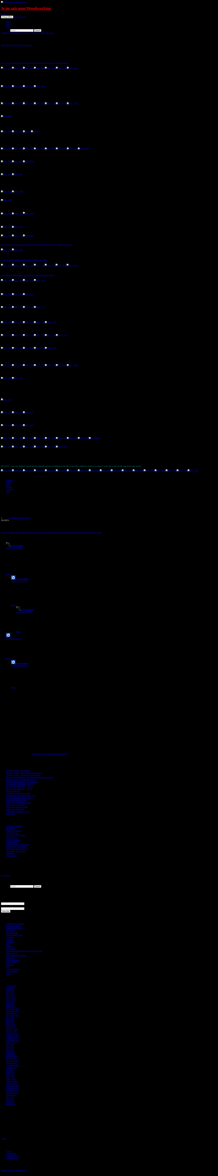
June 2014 (10, 1072)
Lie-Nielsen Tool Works (15, 835)
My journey (10, 949)
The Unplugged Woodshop (17, 849)
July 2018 (10, 988)
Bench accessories (13, 926)
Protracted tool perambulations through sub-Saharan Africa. (74, 533)
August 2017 (11, 1000)
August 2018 (11, 986)
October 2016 (11, 1013)
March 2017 (11, 1006)
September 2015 (12, 1040)
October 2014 (11, 1063)
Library (9, 24)
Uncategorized (12, 971)
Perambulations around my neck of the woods (24, 951)
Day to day (10, 931)
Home (8, 21)
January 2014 (11, 1084)
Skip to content (20, 17)
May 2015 (10, 1050)
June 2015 (10, 1047)
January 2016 (11, 1031)
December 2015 (12, 1034)
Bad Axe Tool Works (14, 826)
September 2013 (12, 1093)
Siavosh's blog (12, 842)
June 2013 (10, 1100)
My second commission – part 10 (19, 798)
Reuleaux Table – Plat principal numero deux (24, 773)
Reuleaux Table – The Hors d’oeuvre (21, 780)
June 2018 (10, 990)
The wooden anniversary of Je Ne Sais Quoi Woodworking (29, 777)
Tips (7, 967)
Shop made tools (38, 33)
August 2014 (11, 1068)
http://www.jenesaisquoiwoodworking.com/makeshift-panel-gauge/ (27, 275)
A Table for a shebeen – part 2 (18, 812)
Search (3, 14)
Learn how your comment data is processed (49, 754)
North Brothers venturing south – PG (21, 796)
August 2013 (11, 1095)
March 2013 (11, 1104)
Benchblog (10, 828)
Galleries (9, 940)
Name (3, 901)
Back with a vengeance (15, 805)
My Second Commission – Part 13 (19, 784)
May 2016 (10, 1022)
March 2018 (11, 997)
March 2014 (11, 1079)
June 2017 (10, 1002)
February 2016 (12, 1029)
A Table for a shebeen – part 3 (18, 793)
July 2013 (10, 1097)
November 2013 (12, 1088)
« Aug (3, 1139)
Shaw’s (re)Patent (13, 791)
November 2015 (12, 1036)
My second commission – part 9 (18, 802)
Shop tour (50, 33)
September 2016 (12, 1015)
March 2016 (11, 1027)
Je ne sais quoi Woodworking (26, 8)
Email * (4, 906)
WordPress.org (12, 1158)
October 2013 (11, 1090)
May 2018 (10, 993)
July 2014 (10, 1070)
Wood (8, 974)
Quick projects (12, 953)
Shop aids (10, 958)
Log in (8, 1151)
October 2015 (11, 1038)
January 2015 (11, 1059)
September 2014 (12, 1065)
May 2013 (10, 1102)
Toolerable (10, 853)
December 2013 (12, 1086)
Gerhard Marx (16, 45)
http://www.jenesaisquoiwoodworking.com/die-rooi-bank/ (24, 260)
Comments (12, 1156)
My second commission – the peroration (22, 782)
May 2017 (10, 1004)
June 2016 (10, 1020)
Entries (11, 1154)
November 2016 (12, 1011)
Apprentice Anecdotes (15, 924)
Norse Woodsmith (13, 840)
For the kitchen (12, 933)
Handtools (5, 33)
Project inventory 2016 (15, 809)
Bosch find (10, 814)
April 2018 (10, 995)
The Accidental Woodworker (17, 844)
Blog (8, 26)
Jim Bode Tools (12, 833)
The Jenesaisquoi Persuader (17, 807)
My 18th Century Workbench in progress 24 (24, 533)
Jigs (7, 944)
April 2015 (10, 1052)
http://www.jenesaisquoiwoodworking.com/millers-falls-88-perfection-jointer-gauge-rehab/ (37, 245)
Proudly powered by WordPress (13, 1170)
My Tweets (5, 875)
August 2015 (11, 1043)
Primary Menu (7, 17)
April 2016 (10, 1025)
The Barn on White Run (15, 847)
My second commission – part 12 (19, 787)
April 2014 (10, 1077)
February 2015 (12, 1056)
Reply (8, 574)
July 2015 (10, 1045)
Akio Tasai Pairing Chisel (16, 800)
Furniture (9, 937)
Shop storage (11, 962)
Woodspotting (11, 856)
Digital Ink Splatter (13, 831)
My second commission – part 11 (19, 789)
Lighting (9, 946)
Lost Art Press (11, 838)
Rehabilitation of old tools (20, 33)
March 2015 (11, 1054)
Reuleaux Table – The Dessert (18, 771)
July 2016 (10, 1018)
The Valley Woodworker (16, 851)
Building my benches (14, 928)
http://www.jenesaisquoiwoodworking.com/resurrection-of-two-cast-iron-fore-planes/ (35, 63)
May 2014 (10, 1075)
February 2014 (12, 1081)
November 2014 (12, 1061)
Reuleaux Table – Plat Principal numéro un (23, 775)
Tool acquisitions (13, 969)
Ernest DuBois (17, 546)
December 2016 (12, 1009)
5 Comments (27, 45)
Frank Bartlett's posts (14, 935)
